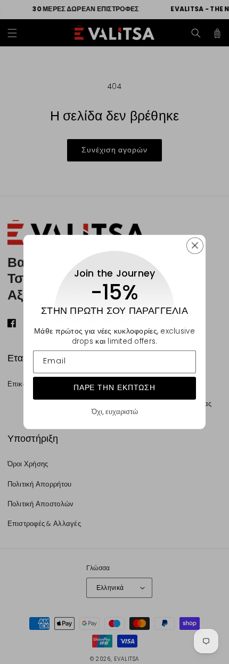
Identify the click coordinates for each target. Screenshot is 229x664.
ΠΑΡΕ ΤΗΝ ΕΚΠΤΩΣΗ (114, 388)
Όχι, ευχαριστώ (115, 411)
